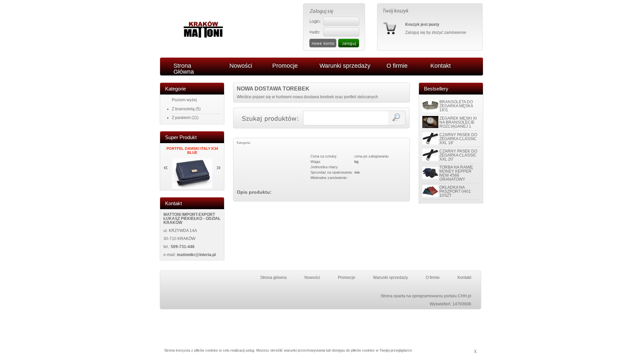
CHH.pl (464, 296)
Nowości (312, 277)
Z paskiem (181, 117)
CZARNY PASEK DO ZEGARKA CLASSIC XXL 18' (458, 138)
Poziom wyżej (184, 100)
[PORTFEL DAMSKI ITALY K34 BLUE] (192, 187)
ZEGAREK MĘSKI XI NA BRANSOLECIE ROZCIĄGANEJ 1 (458, 122)
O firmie (433, 277)
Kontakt (464, 277)
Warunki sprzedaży (390, 277)
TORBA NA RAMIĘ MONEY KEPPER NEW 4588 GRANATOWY (456, 173)
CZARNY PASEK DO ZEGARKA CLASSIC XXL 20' (458, 155)
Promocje (346, 277)
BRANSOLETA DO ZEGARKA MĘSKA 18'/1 (456, 106)
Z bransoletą (183, 109)
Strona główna (273, 277)
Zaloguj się (415, 32)
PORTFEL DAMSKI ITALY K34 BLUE (192, 150)
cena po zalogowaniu (371, 156)
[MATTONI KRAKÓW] (203, 43)
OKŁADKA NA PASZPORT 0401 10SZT (455, 191)
